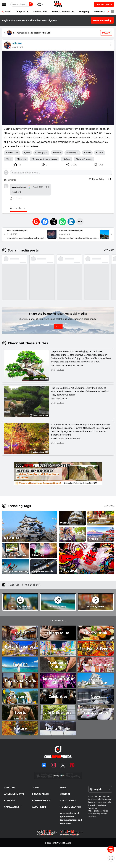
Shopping (84, 11)
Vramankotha (19, 187)
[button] (108, 12)
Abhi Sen (17, 43)
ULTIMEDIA (62, 843)
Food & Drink (40, 11)
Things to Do (22, 11)
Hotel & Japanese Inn (63, 11)
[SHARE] (80, 221)
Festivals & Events (103, 11)
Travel (7, 11)
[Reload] (109, 179)
